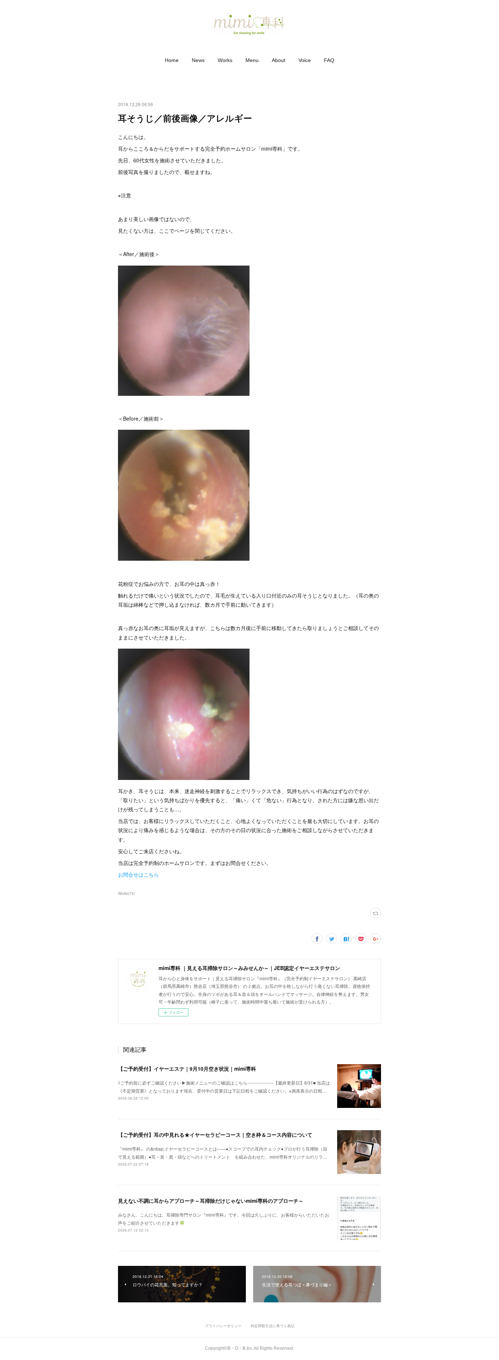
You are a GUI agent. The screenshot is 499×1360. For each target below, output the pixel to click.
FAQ (329, 60)
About (278, 60)
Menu (252, 60)
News (198, 60)
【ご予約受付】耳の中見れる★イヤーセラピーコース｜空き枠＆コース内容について (215, 1134)
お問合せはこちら (138, 874)
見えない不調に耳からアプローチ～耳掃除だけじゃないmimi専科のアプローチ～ (211, 1200)
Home (172, 60)
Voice (304, 60)
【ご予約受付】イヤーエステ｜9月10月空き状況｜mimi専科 (187, 1068)
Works (225, 60)
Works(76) (126, 893)
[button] (172, 60)
